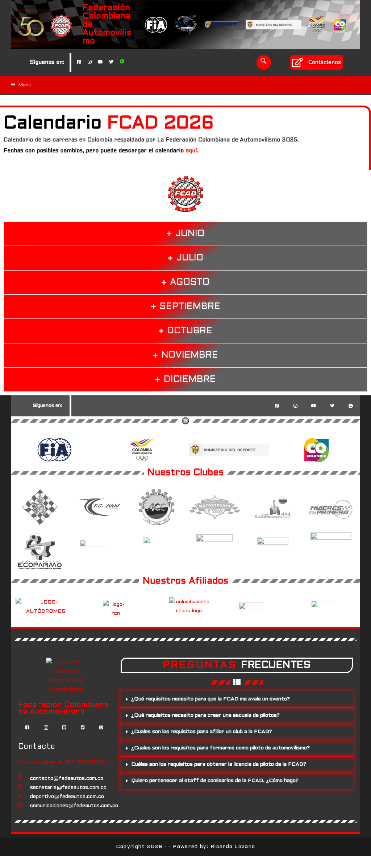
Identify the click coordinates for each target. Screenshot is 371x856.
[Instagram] (89, 62)
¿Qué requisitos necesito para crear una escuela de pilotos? (205, 715)
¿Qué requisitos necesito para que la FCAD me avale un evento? (210, 699)
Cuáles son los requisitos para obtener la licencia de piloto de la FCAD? (218, 764)
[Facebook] (78, 62)
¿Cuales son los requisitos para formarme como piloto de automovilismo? (220, 748)
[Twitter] (111, 62)
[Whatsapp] (122, 62)
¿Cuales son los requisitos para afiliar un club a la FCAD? (201, 731)
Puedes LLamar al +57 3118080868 (61, 762)
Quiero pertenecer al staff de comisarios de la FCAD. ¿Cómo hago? (215, 780)
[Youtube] (100, 62)
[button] (264, 62)
